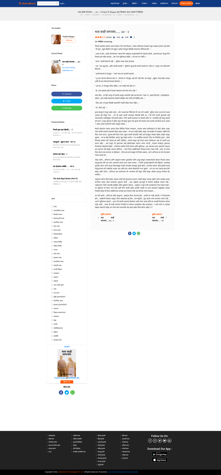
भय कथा (56, 293)
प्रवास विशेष (58, 242)
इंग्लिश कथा (125, 445)
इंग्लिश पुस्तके (101, 435)
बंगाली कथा (125, 448)
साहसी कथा (58, 265)
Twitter (68, 101)
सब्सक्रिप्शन (164, 3)
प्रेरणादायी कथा (59, 218)
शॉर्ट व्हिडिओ (76, 448)
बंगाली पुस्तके (101, 455)
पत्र (55, 289)
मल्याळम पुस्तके (102, 458)
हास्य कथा (57, 230)
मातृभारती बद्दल (115, 3)
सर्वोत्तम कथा (76, 435)
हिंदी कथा (124, 435)
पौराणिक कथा (58, 301)
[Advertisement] (67, 415)
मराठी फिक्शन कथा (67, 70)
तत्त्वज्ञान (56, 273)
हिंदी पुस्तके (101, 439)
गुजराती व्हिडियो (77, 442)
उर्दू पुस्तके (100, 465)
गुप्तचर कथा (58, 257)
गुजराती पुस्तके (102, 442)
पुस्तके (125, 3)
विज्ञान (56, 332)
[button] (57, 3)
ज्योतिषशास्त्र (58, 328)
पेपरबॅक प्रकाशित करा (79, 452)
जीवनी (56, 281)
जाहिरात (154, 3)
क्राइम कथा (58, 340)
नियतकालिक (58, 234)
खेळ (55, 320)
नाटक (56, 250)
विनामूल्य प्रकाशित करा (187, 3)
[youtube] (165, 441)
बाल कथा (57, 226)
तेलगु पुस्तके (101, 452)
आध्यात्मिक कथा (59, 210)
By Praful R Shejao (68, 67)
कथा (55, 206)
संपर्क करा (175, 3)
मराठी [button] (62, 4)
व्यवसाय (56, 316)
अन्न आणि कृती (59, 285)
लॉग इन (197, 3)
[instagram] (155, 441)
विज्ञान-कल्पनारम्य (59, 312)
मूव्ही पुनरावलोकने (59, 297)
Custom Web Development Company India (123, 472)
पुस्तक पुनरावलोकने (60, 305)
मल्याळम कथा (126, 452)
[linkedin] (169, 441)
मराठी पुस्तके (101, 445)
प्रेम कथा (57, 254)
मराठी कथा (125, 442)
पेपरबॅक (144, 3)
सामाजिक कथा (58, 261)
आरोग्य (56, 277)
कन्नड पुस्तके (101, 461)
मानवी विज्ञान (58, 269)
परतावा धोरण (52, 448)
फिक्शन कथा (58, 214)
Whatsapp (67, 108)
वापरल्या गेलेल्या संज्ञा (54, 445)
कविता (56, 238)
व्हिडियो (134, 3)
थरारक (56, 308)
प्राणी (55, 324)
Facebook (67, 94)
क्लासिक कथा (58, 222)
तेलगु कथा (125, 458)
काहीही (56, 336)
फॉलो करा (69, 40)
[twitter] (160, 441)
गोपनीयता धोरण (52, 442)
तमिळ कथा (125, 455)
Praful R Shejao (68, 37)
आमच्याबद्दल (51, 435)
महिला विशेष (58, 246)
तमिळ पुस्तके (101, 448)
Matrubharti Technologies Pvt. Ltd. (71, 472)
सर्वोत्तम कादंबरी (77, 439)
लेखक (75, 445)
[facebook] (150, 441)
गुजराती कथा (125, 439)
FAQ (49, 452)
